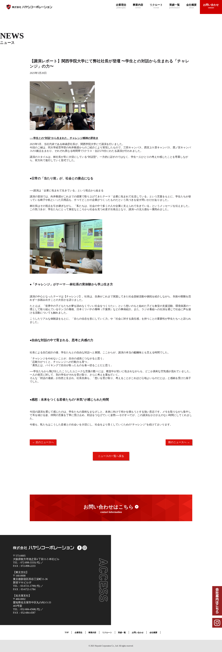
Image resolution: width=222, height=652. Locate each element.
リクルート (107, 632)
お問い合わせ (138, 632)
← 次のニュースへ (43, 442)
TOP (67, 632)
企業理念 (78, 632)
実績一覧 (122, 632)
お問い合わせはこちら (109, 508)
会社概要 (153, 632)
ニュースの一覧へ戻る (111, 456)
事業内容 (92, 632)
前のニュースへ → (179, 442)
